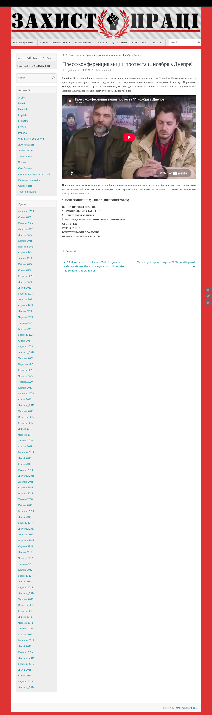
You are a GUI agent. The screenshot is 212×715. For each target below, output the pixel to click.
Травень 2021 (25, 323)
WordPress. (192, 708)
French (22, 127)
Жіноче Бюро (25, 150)
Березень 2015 (26, 664)
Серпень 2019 (25, 423)
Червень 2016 (25, 622)
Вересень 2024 (26, 246)
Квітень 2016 (25, 634)
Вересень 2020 (26, 364)
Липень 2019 (25, 428)
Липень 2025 (25, 235)
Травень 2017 (25, 564)
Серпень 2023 (25, 276)
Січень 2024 (24, 270)
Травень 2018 (25, 499)
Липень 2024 (25, 258)
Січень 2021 (24, 340)
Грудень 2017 (25, 522)
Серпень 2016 (25, 611)
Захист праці (75, 55)
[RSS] (208, 302)
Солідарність (25, 185)
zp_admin (71, 70)
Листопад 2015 (26, 658)
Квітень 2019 (25, 446)
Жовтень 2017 (25, 534)
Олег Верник (25, 168)
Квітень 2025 (25, 240)
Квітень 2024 (25, 264)
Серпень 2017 (25, 546)
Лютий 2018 (24, 517)
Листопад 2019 (26, 405)
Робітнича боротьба (29, 180)
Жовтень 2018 (25, 481)
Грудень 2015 (25, 652)
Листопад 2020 (26, 352)
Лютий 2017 (24, 581)
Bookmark (71, 251)
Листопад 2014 (26, 687)
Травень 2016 (25, 628)
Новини (22, 162)
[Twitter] (208, 296)
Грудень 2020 (25, 346)
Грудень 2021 (25, 293)
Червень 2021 (25, 317)
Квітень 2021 (25, 329)
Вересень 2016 (26, 605)
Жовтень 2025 (25, 229)
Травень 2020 (25, 381)
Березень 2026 (26, 211)
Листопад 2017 (26, 528)
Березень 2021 (26, 334)
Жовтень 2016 (25, 599)
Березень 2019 (26, 452)
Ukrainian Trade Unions (31, 138)
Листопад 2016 (26, 593)
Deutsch (23, 109)
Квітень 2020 (25, 387)
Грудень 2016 (25, 587)
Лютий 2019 (24, 458)
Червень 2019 (25, 434)
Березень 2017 (26, 575)
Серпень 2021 (25, 305)
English (22, 115)
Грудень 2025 (25, 223)
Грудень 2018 (25, 470)
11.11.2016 (87, 70)
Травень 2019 (25, 440)
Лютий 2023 (24, 287)
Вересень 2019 (26, 417)
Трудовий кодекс (27, 191)
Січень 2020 (24, 399)
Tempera (179, 708)
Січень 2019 (24, 464)
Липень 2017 (25, 552)
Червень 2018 (25, 493)
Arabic (22, 97)
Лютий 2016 (24, 646)
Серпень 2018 (25, 487)
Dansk (21, 103)
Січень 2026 (24, 217)
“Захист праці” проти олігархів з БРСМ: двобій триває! (166, 262)
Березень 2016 (26, 640)
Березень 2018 (26, 511)
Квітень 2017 (25, 569)
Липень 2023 (25, 282)
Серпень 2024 (25, 252)
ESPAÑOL (23, 121)
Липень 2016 (25, 616)
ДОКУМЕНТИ (26, 144)
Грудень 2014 (25, 681)
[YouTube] (208, 290)
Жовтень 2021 (25, 299)
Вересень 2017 (26, 540)
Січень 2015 (24, 675)
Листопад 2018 (26, 475)
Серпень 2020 (25, 370)
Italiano (22, 133)
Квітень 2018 (25, 505)
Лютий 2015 (24, 669)
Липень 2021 (25, 311)
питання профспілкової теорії (34, 174)
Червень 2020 (25, 376)
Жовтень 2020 (25, 358)
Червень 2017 (25, 558)
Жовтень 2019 (25, 411)
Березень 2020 (26, 393)
